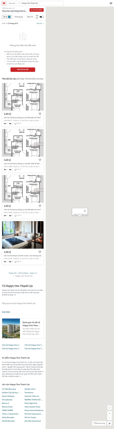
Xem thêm (6, 312)
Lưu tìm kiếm (37, 10)
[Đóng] (85, 211)
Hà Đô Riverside (8, 421)
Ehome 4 (5, 403)
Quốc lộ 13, (18, 120)
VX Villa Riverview (9, 389)
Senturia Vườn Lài (32, 396)
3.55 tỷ (7, 160)
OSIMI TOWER (7, 410)
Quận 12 (33, 273)
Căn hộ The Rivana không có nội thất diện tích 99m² (22, 118)
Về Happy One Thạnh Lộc (17, 286)
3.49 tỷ (7, 114)
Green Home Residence (34, 410)
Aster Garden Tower (32, 407)
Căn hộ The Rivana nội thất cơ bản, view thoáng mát (22, 256)
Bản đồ (37, 17)
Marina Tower (7, 407)
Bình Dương (40, 120)
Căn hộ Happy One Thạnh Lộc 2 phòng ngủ (11, 349)
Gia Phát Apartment (33, 421)
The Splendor (7, 400)
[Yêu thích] (40, 114)
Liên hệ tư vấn (22, 70)
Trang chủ (13, 273)
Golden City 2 (30, 389)
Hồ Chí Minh (23, 273)
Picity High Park (31, 403)
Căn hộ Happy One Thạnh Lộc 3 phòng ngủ (34, 349)
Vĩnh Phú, (25, 120)
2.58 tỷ (7, 252)
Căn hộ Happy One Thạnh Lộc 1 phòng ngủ (34, 345)
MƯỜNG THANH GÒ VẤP (34, 400)
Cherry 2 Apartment (10, 414)
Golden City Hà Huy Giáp (11, 393)
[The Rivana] (23, 248)
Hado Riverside (8, 418)
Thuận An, (32, 120)
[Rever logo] (4, 3)
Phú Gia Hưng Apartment (34, 414)
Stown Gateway (8, 396)
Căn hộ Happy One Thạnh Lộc (11, 345)
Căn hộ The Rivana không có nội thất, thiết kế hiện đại (23, 164)
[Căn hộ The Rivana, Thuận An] (23, 110)
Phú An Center (30, 418)
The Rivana (29, 393)
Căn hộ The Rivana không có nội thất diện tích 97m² (22, 210)
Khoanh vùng (100, 423)
